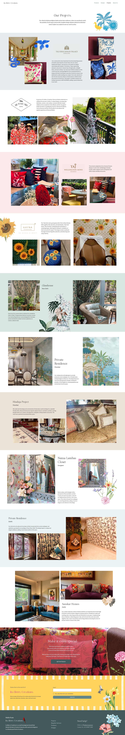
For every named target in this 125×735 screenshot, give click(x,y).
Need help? (82, 721)
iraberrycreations (88, 725)
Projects (53, 721)
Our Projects (62, 15)
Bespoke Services (56, 723)
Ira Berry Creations (11, 3)
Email (54, 687)
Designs (53, 728)
